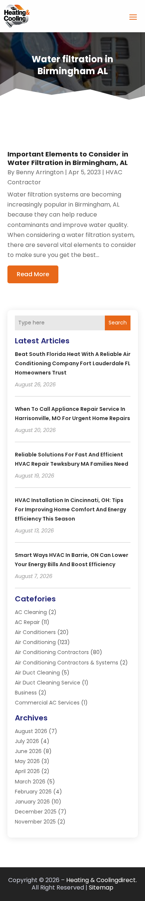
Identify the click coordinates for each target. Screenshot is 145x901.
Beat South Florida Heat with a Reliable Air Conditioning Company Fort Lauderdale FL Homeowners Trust (72, 363)
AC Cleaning (31, 612)
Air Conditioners (35, 632)
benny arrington (40, 172)
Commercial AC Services (47, 702)
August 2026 (31, 731)
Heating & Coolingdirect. (101, 880)
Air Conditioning (35, 642)
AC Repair (27, 622)
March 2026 (30, 781)
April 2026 (27, 771)
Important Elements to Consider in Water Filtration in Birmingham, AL (67, 158)
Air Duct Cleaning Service (47, 682)
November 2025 (35, 821)
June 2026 (28, 751)
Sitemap (101, 887)
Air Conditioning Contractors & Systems (66, 662)
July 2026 (27, 741)
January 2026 (32, 801)
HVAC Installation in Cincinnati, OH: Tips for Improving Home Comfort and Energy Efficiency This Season (70, 509)
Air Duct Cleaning (37, 672)
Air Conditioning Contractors (52, 652)
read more (33, 274)
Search (118, 322)
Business (26, 692)
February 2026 (33, 791)
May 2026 (27, 761)
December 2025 (36, 811)
